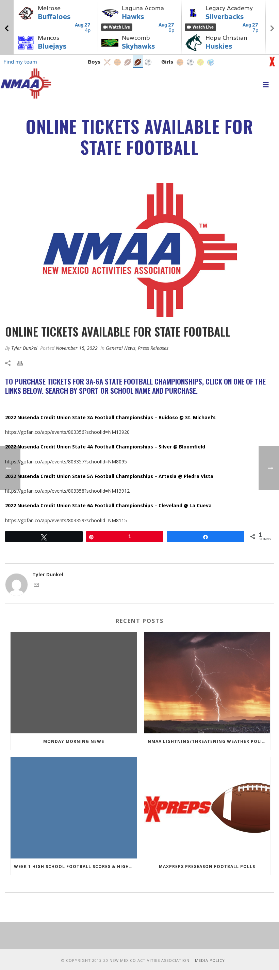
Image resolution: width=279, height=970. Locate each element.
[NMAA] (26, 83)
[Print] (23, 363)
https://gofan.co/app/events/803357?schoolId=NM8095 (66, 461)
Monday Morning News (73, 741)
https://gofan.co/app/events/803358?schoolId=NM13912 (67, 491)
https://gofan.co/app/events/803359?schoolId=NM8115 (66, 520)
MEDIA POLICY (210, 960)
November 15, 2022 (77, 348)
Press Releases (153, 348)
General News (120, 348)
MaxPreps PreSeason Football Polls (207, 866)
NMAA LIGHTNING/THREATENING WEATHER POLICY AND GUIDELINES (209, 741)
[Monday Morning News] (74, 682)
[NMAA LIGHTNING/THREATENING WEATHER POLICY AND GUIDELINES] (207, 682)
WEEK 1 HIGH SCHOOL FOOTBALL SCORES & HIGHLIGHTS (75, 866)
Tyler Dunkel (24, 348)
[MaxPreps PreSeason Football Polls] (207, 807)
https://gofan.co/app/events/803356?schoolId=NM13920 (67, 432)
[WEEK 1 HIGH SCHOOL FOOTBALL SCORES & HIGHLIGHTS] (74, 807)
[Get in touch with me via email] (36, 585)
